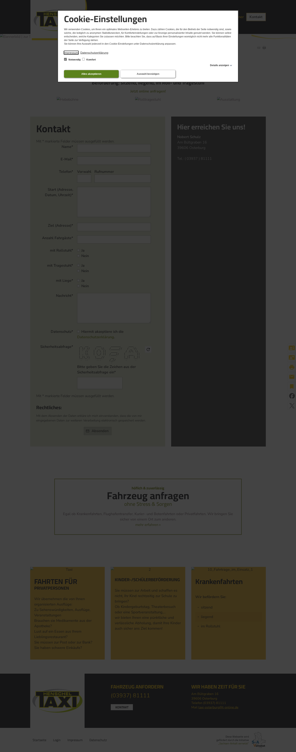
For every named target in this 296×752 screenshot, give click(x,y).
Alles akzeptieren (91, 74)
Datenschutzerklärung (94, 52)
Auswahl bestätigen (148, 74)
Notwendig (74, 59)
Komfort (91, 59)
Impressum (71, 52)
